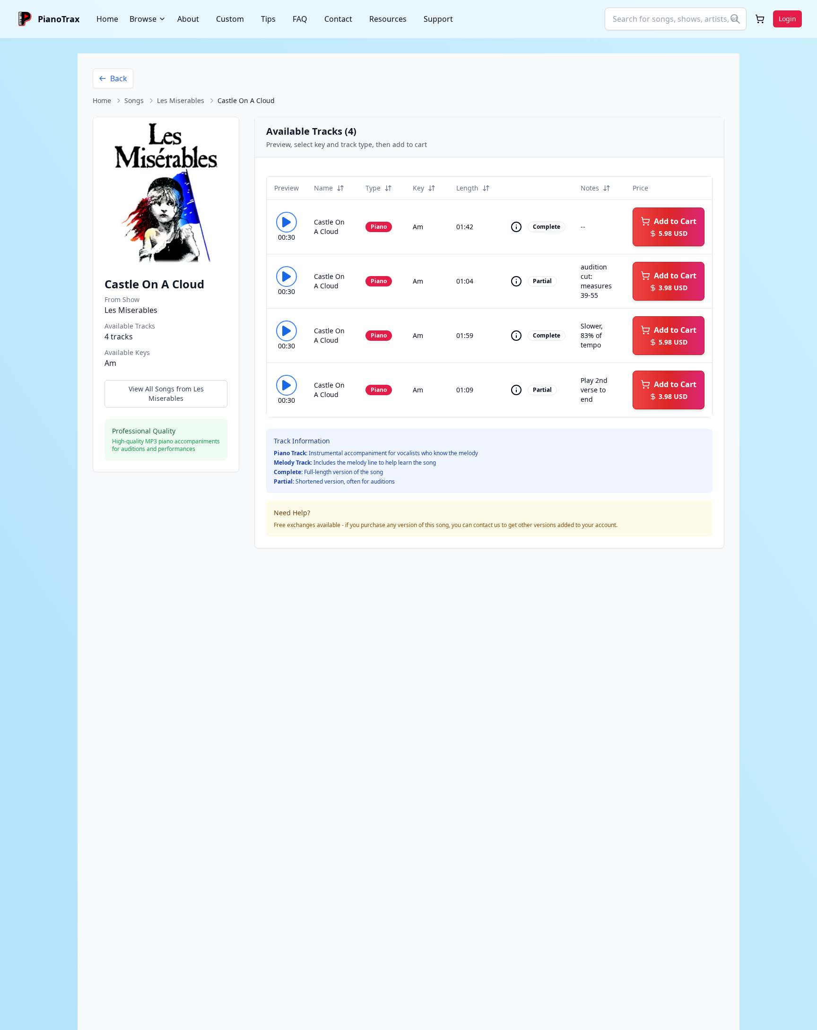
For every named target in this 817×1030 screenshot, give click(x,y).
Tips (268, 19)
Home (107, 19)
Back (118, 78)
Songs (134, 100)
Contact (338, 19)
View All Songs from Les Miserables (166, 393)
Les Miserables (180, 100)
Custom (230, 19)
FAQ (300, 19)
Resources (388, 19)
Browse (143, 19)
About (188, 19)
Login (787, 18)
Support (438, 19)
